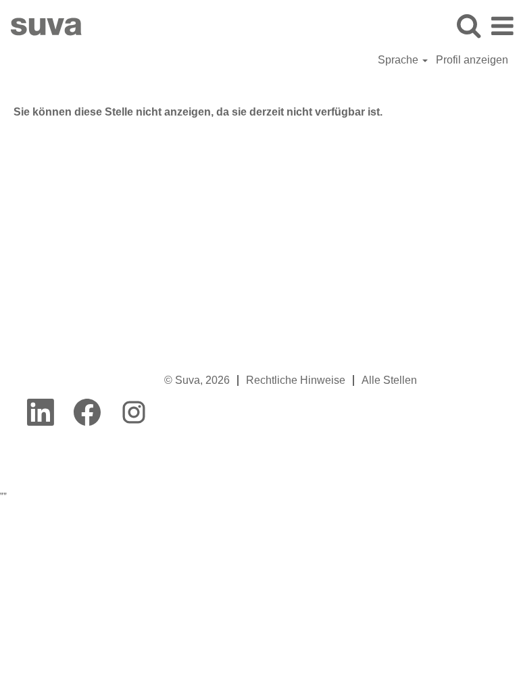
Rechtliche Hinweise (295, 380)
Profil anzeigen (472, 60)
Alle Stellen (389, 380)
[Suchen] (468, 26)
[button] (502, 26)
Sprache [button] (399, 60)
